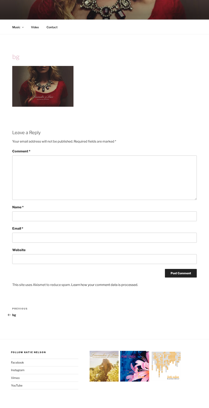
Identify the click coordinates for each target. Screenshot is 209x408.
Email (17, 228)
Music (16, 27)
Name (18, 207)
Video (35, 27)
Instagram (17, 370)
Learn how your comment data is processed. (104, 285)
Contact (52, 27)
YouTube (16, 385)
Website (19, 250)
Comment (21, 151)
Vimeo (15, 378)
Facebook (17, 362)
